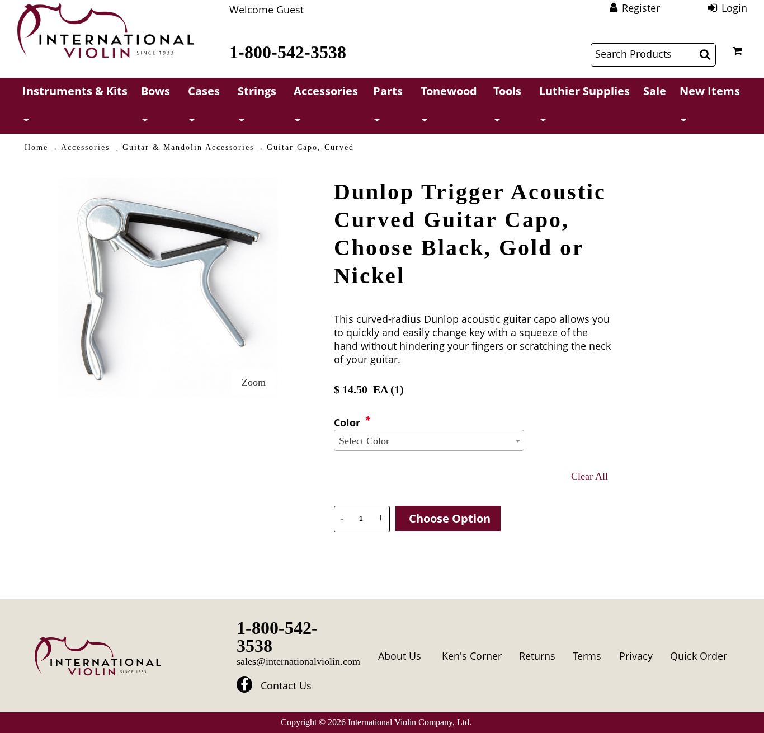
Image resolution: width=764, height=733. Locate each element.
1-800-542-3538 (287, 52)
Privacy (636, 655)
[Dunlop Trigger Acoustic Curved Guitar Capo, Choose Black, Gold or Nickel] (168, 184)
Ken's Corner (472, 655)
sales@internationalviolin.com (298, 661)
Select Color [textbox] (364, 441)
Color (347, 422)
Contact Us (286, 685)
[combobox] (429, 440)
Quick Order (698, 655)
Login (734, 8)
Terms (587, 655)
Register (641, 8)
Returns (537, 655)
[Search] (705, 54)
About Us (399, 655)
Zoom (254, 382)
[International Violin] (106, 30)
